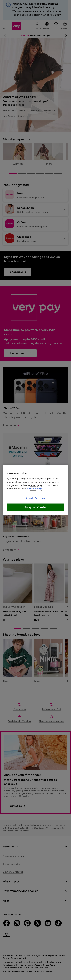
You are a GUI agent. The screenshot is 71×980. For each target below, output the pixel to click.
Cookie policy (34, 488)
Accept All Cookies (35, 507)
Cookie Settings (35, 498)
